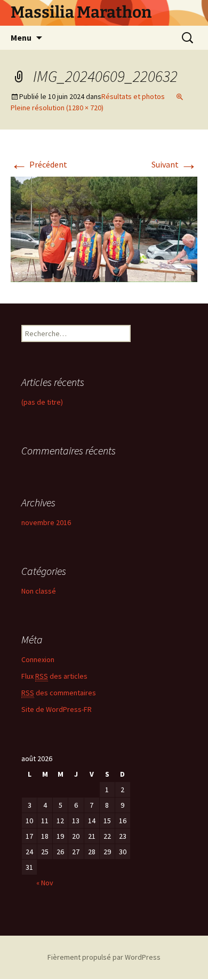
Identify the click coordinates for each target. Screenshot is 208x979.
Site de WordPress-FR (56, 709)
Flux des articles (54, 676)
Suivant (174, 164)
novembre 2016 (46, 522)
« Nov (44, 882)
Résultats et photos (133, 96)
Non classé (38, 591)
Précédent (39, 164)
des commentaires (58, 692)
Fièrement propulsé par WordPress (104, 957)
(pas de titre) (42, 402)
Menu (21, 37)
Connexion (37, 659)
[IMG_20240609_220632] (104, 228)
